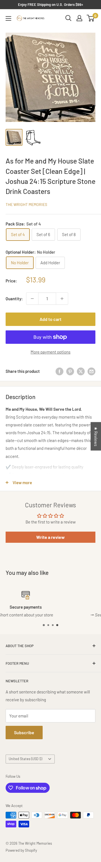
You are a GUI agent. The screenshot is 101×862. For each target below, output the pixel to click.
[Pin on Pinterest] (70, 371)
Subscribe (24, 732)
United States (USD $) (25, 759)
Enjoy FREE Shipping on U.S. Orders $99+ (50, 4)
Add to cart (50, 319)
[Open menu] (8, 18)
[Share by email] (91, 371)
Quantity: (14, 298)
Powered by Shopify (21, 850)
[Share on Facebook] (59, 371)
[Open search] (68, 18)
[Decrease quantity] (32, 298)
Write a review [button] (50, 537)
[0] (90, 18)
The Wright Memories (26, 204)
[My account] (79, 18)
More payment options (50, 351)
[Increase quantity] (62, 298)
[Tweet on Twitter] (81, 371)
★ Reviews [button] (95, 436)
